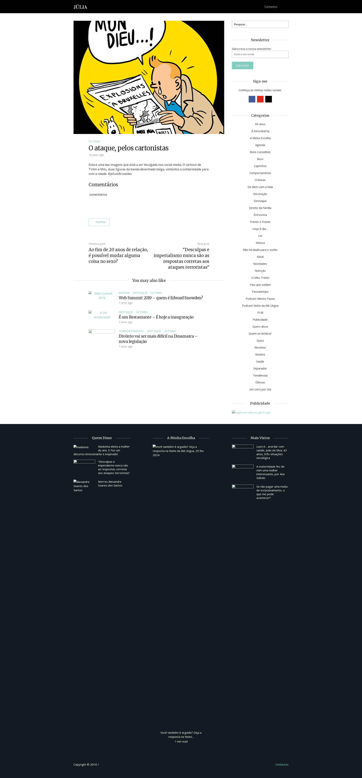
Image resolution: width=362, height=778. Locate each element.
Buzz (260, 159)
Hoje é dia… (260, 229)
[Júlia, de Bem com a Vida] (81, 6)
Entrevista (260, 215)
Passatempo (260, 291)
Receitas (260, 347)
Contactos (271, 6)
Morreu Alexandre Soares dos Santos (110, 483)
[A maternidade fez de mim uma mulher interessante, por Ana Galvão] (243, 473)
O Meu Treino (260, 277)
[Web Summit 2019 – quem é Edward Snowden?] (102, 295)
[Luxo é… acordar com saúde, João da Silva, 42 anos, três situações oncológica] (243, 453)
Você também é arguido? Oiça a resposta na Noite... (181, 735)
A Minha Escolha (260, 138)
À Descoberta (260, 131)
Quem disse (260, 326)
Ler (260, 236)
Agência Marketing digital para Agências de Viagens (107, 764)
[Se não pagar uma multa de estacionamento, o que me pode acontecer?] (243, 493)
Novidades (260, 263)
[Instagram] (268, 99)
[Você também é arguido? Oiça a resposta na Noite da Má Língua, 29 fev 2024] (181, 586)
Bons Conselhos (260, 152)
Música (260, 243)
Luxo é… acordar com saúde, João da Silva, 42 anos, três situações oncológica (271, 452)
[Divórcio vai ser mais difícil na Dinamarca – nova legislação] (102, 339)
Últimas (94, 141)
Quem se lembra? (260, 333)
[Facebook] (252, 99)
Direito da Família (260, 208)
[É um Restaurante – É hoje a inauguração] (102, 314)
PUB (260, 312)
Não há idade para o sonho (260, 250)
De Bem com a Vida (260, 187)
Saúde (260, 361)
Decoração (260, 194)
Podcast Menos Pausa (260, 298)
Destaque (140, 293)
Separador (260, 368)
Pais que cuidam (260, 284)
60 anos (260, 124)
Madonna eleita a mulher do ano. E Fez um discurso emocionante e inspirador (102, 450)
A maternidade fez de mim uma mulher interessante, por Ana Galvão (270, 472)
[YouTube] (260, 99)
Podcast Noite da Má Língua (260, 305)
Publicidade (260, 319)
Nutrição (260, 270)
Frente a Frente (260, 222)
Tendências (260, 375)
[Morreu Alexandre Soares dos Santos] (84, 486)
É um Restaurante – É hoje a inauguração (156, 317)
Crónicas (260, 180)
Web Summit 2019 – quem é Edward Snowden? (161, 298)
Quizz (260, 340)
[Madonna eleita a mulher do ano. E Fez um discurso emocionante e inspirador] (84, 447)
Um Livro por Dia (260, 389)
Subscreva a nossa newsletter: (252, 49)
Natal (260, 257)
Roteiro (260, 354)
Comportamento (131, 331)
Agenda (124, 293)
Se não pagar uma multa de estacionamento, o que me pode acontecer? (272, 492)
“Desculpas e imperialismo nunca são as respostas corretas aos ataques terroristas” (114, 467)
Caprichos (260, 166)
